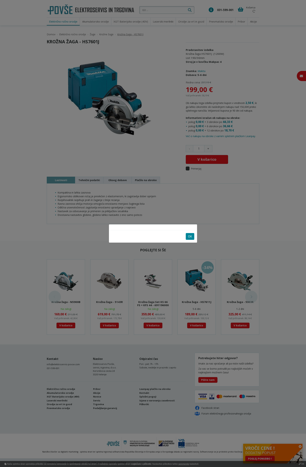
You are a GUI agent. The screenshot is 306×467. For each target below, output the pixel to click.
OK (190, 236)
